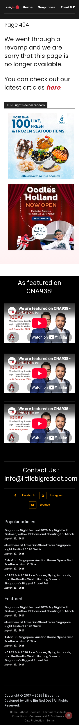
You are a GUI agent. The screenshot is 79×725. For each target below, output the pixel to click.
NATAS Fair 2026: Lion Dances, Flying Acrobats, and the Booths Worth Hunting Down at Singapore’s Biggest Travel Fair (37, 579)
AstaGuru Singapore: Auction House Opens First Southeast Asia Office (38, 562)
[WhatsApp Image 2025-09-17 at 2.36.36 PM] (41, 178)
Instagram (56, 495)
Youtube (45, 505)
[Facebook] (15, 495)
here (53, 87)
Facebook (28, 495)
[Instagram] (43, 495)
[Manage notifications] (68, 715)
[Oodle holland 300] (41, 249)
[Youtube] (32, 505)
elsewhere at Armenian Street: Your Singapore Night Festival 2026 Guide (37, 547)
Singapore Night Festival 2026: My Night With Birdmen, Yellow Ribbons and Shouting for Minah (39, 532)
